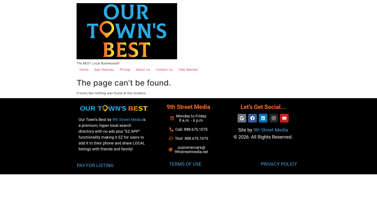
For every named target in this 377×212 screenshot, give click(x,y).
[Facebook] (252, 118)
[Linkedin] (263, 118)
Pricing (125, 69)
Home (84, 69)
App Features (104, 69)
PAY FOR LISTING (95, 165)
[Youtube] (284, 118)
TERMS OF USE (185, 164)
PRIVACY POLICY (279, 164)
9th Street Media (127, 119)
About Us (143, 69)
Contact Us (164, 69)
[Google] (242, 118)
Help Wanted (188, 69)
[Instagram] (273, 118)
